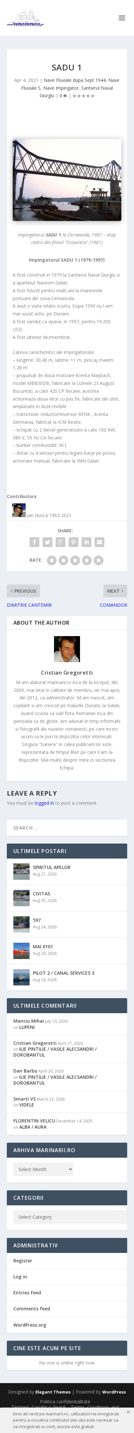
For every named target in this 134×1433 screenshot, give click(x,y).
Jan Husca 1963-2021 (49, 515)
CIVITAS (41, 894)
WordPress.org (29, 1325)
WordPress (114, 1392)
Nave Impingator (61, 88)
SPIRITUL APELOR (52, 867)
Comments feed (31, 1308)
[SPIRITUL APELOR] (21, 871)
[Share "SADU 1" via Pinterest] (73, 542)
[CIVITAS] (21, 898)
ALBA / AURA (33, 1127)
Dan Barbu (25, 1071)
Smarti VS (24, 1099)
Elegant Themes (53, 1392)
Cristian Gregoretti (67, 672)
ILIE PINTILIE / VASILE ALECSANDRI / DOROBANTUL (55, 1052)
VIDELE (26, 1105)
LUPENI (27, 1027)
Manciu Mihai (28, 1021)
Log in (20, 1276)
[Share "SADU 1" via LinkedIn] (86, 542)
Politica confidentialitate (65, 1401)
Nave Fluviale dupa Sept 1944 (75, 80)
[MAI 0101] (21, 951)
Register (22, 1261)
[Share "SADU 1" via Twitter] (47, 542)
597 (37, 920)
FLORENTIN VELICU (34, 1121)
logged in (44, 803)
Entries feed (27, 1292)
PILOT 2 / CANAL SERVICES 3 (63, 973)
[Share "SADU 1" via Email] (99, 542)
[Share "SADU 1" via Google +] (60, 542)
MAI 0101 (43, 946)
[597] (21, 924)
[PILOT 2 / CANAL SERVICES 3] (21, 977)
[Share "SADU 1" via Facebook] (34, 542)
